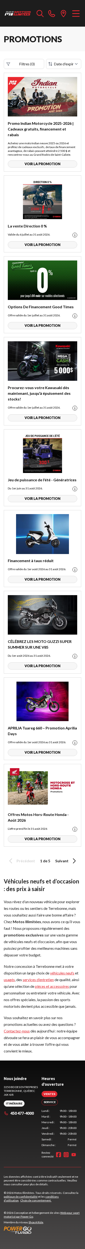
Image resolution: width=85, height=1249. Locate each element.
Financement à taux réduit (31, 560)
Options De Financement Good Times (41, 306)
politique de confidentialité (21, 1196)
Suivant (61, 860)
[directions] (63, 13)
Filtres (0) (27, 64)
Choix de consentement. (35, 1200)
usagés (9, 979)
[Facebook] (58, 1154)
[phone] (51, 13)
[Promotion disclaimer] (74, 235)
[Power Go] (42, 1230)
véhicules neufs (62, 973)
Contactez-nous (17, 1031)
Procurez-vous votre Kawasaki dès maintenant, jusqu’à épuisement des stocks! (39, 393)
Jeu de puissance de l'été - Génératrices (42, 479)
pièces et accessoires (52, 986)
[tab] (49, 1094)
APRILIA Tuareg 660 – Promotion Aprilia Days (42, 731)
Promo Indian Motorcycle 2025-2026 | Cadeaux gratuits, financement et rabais (41, 129)
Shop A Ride (36, 1222)
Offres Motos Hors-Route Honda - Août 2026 (38, 817)
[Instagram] (66, 1154)
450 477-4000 (22, 1113)
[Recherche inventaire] (40, 13)
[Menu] (76, 13)
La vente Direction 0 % (27, 226)
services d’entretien (38, 979)
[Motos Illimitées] (18, 13)
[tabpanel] (59, 1128)
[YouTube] (73, 1154)
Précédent (26, 860)
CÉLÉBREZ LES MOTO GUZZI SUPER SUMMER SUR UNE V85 (40, 644)
